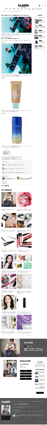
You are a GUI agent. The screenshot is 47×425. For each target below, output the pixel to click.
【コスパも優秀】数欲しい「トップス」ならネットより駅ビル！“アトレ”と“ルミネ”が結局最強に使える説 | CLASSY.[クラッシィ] (42, 42)
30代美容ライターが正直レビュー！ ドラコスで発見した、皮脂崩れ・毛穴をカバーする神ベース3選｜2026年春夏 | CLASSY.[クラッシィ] (24, 292)
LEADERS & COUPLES (37, 401)
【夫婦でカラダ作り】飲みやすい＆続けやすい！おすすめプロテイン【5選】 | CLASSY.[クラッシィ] (24, 272)
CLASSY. (15, 411)
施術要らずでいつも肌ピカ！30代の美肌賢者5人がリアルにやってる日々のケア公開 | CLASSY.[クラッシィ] (8, 333)
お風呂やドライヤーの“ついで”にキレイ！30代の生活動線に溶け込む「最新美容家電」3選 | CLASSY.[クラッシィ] (25, 179)
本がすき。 (18, 412)
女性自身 (32, 411)
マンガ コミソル (14, 412)
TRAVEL (30, 401)
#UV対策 (6, 181)
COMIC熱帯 (39, 411)
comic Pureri (42, 411)
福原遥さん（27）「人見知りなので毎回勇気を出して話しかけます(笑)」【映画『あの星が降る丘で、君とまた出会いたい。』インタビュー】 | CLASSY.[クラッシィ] (42, 32)
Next (44, 354)
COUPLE (27, 401)
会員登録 (19, 406)
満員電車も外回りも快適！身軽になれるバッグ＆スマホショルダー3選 (10, 178)
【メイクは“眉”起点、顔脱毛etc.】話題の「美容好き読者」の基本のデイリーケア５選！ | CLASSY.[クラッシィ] (8, 313)
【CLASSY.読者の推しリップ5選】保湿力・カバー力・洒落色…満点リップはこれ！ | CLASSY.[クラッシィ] (8, 292)
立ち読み (26, 373)
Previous (42, 354)
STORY (19, 411)
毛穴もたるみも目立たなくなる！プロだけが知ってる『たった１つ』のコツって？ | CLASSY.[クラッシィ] (8, 231)
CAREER (33, 401)
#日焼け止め (3, 181)
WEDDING (20, 401)
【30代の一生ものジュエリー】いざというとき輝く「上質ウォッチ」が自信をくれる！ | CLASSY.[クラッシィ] (42, 22)
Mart (23, 411)
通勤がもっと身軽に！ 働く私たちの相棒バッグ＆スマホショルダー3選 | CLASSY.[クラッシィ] (42, 37)
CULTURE (23, 401)
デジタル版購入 (26, 378)
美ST (25, 411)
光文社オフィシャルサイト (36, 406)
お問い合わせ (30, 406)
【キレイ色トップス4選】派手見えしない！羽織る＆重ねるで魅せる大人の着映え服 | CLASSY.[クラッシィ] (42, 27)
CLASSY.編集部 (4, 183)
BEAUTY (17, 401)
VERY (17, 411)
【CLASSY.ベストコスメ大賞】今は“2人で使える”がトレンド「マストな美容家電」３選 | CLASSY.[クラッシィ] (24, 313)
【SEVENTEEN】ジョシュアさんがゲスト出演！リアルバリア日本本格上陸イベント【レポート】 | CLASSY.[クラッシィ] (42, 47)
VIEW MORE (40, 392)
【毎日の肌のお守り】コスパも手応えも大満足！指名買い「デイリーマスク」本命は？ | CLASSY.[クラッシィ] (24, 333)
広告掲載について (23, 406)
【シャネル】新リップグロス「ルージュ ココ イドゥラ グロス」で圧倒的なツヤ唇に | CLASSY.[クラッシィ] (24, 251)
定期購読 (26, 376)
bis (26, 411)
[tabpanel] (23, 348)
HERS (21, 411)
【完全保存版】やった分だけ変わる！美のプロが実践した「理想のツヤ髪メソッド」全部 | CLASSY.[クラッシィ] (8, 272)
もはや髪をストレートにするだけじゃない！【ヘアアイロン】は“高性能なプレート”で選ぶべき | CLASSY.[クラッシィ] (8, 251)
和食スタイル (29, 411)
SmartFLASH (35, 411)
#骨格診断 (44, 366)
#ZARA (41, 366)
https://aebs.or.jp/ (18, 416)
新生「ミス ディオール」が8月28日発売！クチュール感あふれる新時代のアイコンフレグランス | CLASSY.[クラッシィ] (24, 210)
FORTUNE (42, 401)
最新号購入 (3, 416)
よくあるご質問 (27, 406)
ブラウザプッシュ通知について (22, 407)
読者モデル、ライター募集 (16, 407)
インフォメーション (15, 406)
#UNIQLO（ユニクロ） (37, 366)
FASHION (13, 401)
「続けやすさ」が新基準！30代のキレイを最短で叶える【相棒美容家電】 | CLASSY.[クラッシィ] (24, 231)
